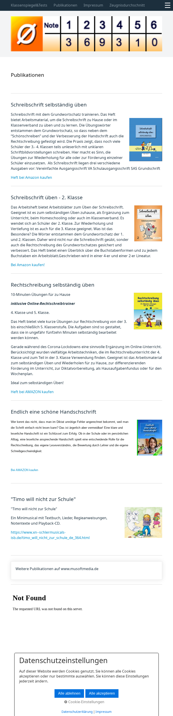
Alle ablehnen (69, 693)
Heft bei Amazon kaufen (31, 177)
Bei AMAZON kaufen (24, 470)
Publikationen (65, 5)
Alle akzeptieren (102, 693)
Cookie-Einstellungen (85, 701)
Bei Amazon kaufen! (28, 264)
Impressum (93, 5)
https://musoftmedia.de (86, 571)
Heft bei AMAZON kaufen (32, 391)
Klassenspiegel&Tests (29, 5)
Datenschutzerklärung (77, 712)
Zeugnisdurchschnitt (127, 5)
